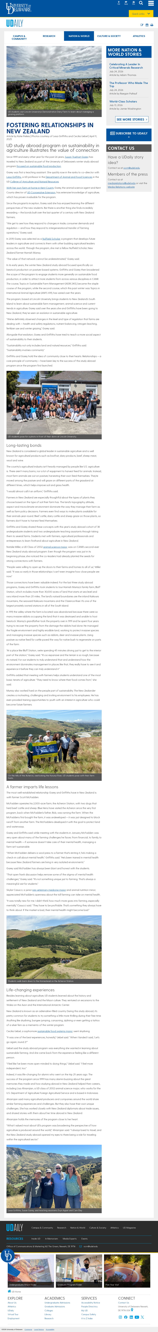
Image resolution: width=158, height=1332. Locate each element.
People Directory (89, 1306)
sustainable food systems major (54, 1031)
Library (48, 1314)
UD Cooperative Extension (41, 192)
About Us (12, 1302)
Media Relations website (121, 186)
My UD (84, 1310)
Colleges (49, 1310)
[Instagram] (120, 1318)
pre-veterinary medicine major (49, 889)
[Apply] (126, 3)
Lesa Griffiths (13, 176)
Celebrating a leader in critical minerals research (126, 65)
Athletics (139, 35)
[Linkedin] (131, 1318)
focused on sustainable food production (39, 166)
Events (84, 1238)
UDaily (11, 1310)
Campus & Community (19, 37)
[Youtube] (137, 1318)
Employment (13, 1318)
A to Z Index (87, 1318)
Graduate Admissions (55, 1306)
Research (49, 35)
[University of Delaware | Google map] (132, 1310)
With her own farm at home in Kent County (30, 187)
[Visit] (118, 3)
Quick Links (138, 13)
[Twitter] (142, 1318)
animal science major (55, 546)
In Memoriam (51, 1238)
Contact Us (123, 1302)
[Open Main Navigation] (151, 3)
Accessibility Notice (90, 1302)
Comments (28, 1329)
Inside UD (35, 1238)
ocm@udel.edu (131, 167)
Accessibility (50, 1329)
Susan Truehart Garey (76, 156)
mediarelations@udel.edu (121, 183)
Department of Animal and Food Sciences (69, 176)
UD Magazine (129, 1227)
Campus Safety (88, 1314)
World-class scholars (123, 101)
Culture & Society (109, 35)
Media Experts (70, 1238)
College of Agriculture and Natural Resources (34, 181)
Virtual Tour (13, 1314)
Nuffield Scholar (51, 238)
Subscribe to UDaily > (131, 134)
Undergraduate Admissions (57, 1302)
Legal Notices (39, 1329)
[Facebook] (126, 1318)
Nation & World (79, 35)
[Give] (133, 3)
